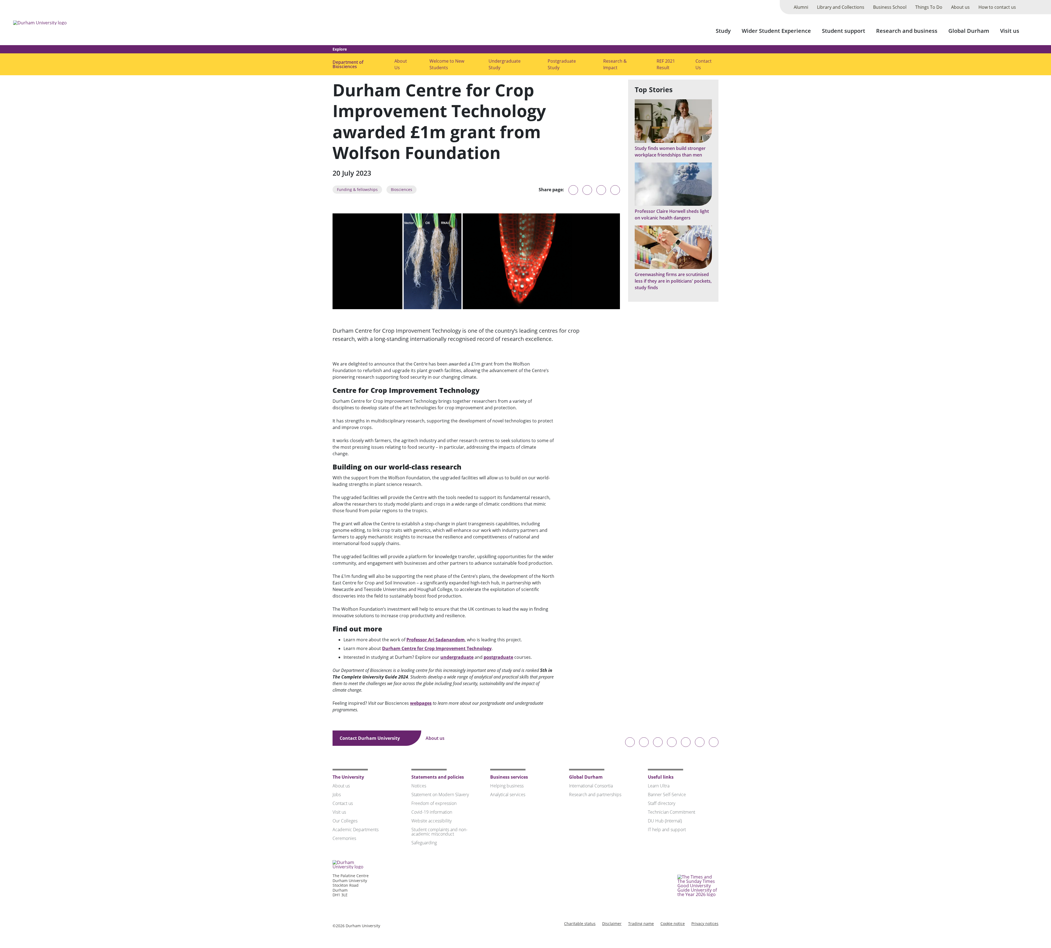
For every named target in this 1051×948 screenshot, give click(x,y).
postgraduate (498, 657)
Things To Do (928, 7)
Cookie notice (672, 923)
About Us (400, 64)
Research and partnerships (595, 795)
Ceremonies (344, 838)
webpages (421, 703)
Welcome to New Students (446, 64)
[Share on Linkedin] (615, 190)
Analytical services (507, 795)
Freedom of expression (434, 803)
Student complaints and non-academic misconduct (439, 832)
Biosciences (401, 189)
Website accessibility (431, 821)
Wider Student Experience (776, 30)
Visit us (1009, 30)
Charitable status (580, 923)
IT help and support (667, 830)
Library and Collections (840, 7)
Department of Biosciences (348, 64)
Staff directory (661, 803)
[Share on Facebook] (601, 190)
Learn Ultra (658, 786)
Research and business (906, 30)
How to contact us (997, 7)
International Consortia (591, 786)
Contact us (343, 803)
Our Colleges (345, 821)
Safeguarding (424, 843)
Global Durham (968, 30)
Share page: (551, 189)
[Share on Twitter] (587, 190)
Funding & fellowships (357, 189)
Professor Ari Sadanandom (435, 640)
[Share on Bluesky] (573, 193)
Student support (843, 30)
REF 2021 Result (666, 64)
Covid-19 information (431, 812)
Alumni (801, 7)
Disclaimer (612, 923)
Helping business (507, 786)
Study (723, 30)
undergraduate (456, 657)
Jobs (337, 795)
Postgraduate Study (562, 64)
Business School (889, 7)
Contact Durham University (370, 738)
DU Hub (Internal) (665, 821)
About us (960, 7)
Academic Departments (356, 830)
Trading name (641, 923)
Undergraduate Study (505, 64)
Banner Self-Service (667, 795)
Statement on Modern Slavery (440, 795)
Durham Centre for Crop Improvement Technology (437, 648)
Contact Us (703, 64)
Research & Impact (615, 64)
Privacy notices (704, 923)
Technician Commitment (671, 812)
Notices (418, 786)
